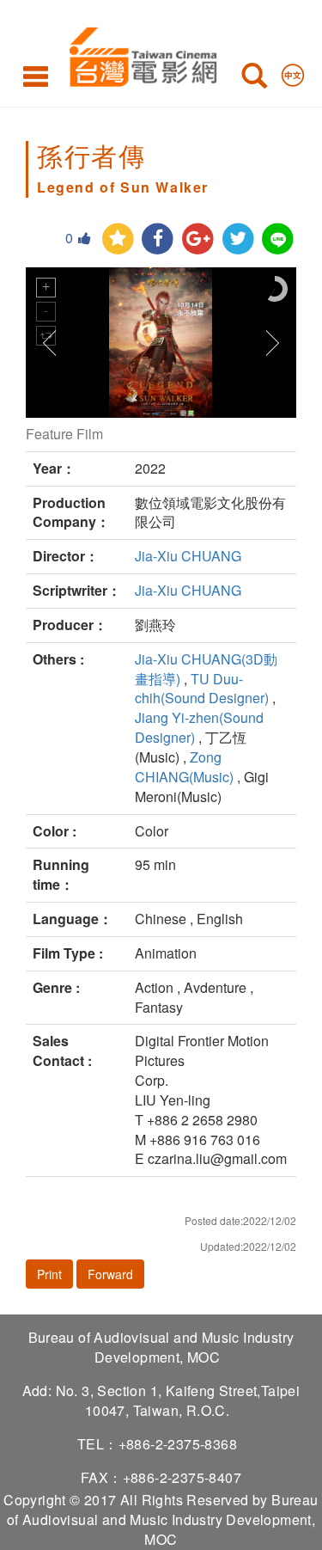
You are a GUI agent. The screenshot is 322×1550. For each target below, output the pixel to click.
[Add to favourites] (118, 239)
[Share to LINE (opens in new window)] (277, 239)
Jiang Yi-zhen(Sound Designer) (199, 727)
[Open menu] (35, 75)
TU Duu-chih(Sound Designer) (202, 688)
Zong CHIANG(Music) (184, 767)
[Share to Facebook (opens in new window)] (157, 239)
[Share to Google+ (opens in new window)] (197, 239)
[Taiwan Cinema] (138, 54)
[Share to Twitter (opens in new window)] (238, 239)
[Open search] (254, 79)
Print (49, 1274)
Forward (110, 1274)
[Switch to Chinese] (293, 71)
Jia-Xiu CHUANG (188, 556)
